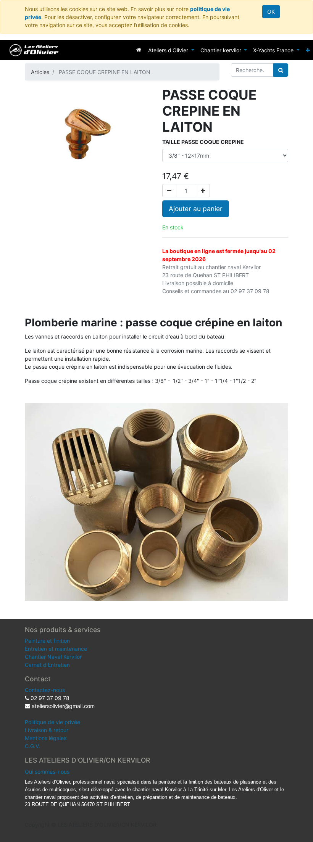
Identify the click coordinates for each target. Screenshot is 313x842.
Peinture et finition (47, 640)
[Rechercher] (280, 70)
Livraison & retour (46, 730)
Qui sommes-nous (47, 771)
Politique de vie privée (52, 722)
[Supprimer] (169, 190)
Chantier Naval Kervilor (53, 656)
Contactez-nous (45, 690)
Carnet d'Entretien (47, 664)
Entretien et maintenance (56, 648)
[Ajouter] (203, 190)
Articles (40, 72)
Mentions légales (45, 738)
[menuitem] (138, 49)
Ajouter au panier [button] (196, 209)
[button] (308, 50)
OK (271, 11)
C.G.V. (32, 746)
